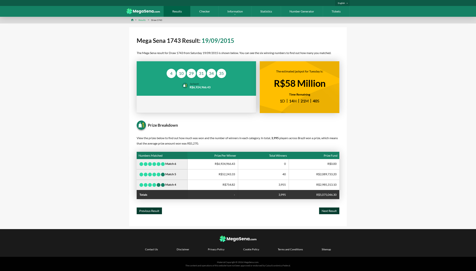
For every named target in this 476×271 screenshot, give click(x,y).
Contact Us (151, 249)
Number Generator (302, 11)
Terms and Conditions (290, 249)
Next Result (329, 211)
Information (235, 11)
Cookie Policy (251, 249)
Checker (204, 11)
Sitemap (326, 249)
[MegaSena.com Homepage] (145, 13)
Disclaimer (183, 249)
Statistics (266, 11)
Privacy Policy (216, 249)
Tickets (336, 11)
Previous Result (149, 211)
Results (177, 11)
